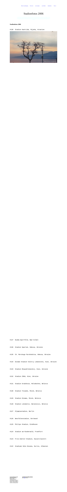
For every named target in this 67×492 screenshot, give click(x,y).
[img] (33, 14)
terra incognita (37, 5)
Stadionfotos (49, 5)
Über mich (31, 5)
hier (24, 477)
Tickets (55, 5)
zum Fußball (43, 5)
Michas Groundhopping (24, 5)
